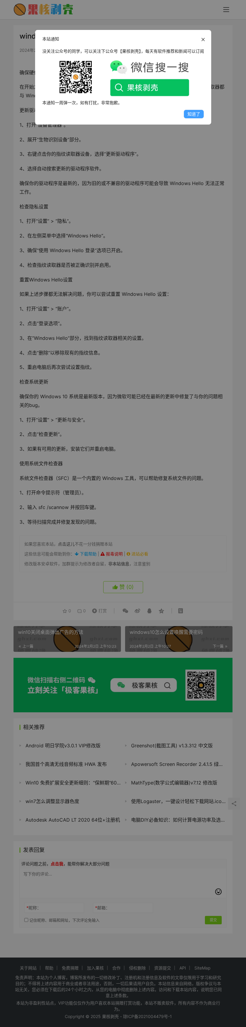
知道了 (194, 113)
